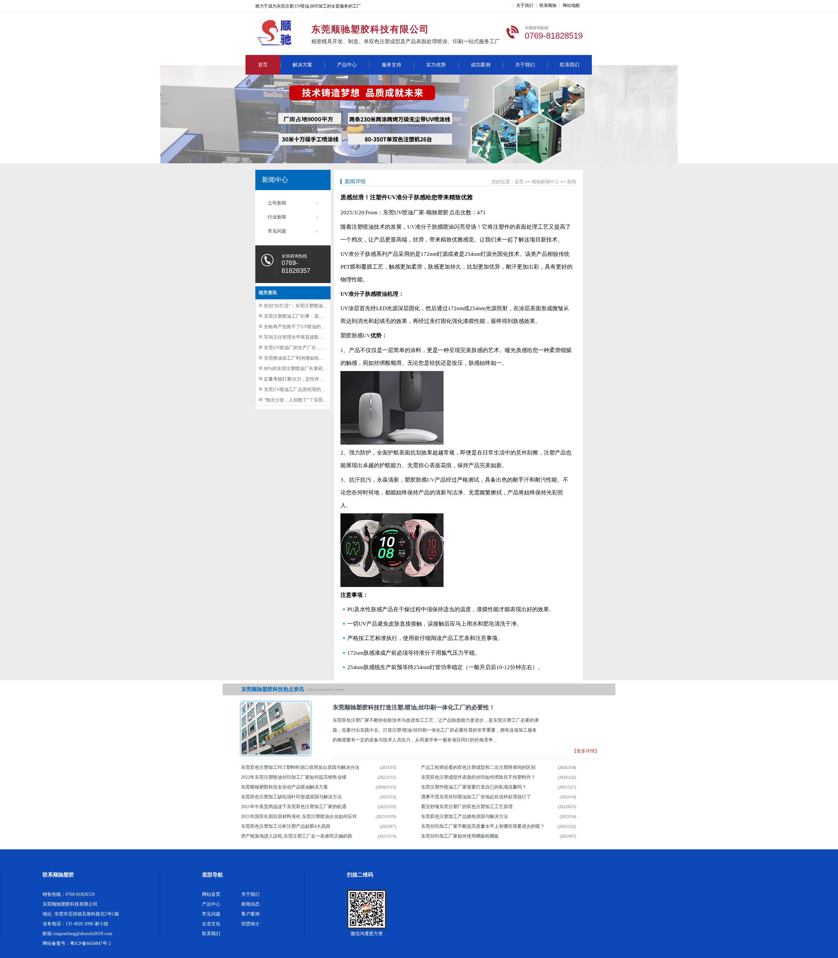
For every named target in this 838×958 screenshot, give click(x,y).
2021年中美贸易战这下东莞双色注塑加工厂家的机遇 (293, 806)
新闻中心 (275, 179)
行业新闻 (277, 217)
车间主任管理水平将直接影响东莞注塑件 (305, 337)
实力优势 (436, 64)
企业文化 (211, 923)
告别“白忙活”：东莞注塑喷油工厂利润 (302, 305)
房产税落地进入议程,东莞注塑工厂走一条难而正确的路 (296, 836)
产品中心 (347, 64)
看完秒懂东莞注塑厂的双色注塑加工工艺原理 (467, 806)
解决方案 (302, 64)
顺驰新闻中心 (545, 181)
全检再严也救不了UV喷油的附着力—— (304, 326)
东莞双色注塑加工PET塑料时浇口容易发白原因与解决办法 (300, 767)
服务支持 (391, 64)
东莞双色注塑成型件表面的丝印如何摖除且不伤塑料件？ (478, 777)
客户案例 (250, 914)
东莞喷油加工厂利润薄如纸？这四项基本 (305, 358)
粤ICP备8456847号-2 (90, 943)
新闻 (571, 181)
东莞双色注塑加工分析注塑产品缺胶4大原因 (285, 826)
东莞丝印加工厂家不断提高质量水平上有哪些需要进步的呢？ (483, 826)
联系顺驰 (547, 5)
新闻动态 (250, 904)
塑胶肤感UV (355, 335)
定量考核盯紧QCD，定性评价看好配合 (303, 379)
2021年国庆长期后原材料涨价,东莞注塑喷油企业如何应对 (299, 816)
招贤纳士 (250, 923)
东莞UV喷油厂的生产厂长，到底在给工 (304, 347)
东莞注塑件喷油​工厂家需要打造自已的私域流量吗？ (473, 787)
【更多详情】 (585, 751)
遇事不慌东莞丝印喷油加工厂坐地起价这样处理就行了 (476, 796)
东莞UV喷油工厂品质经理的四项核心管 (304, 389)
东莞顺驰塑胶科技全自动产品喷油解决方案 (284, 787)
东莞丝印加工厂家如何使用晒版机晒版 (460, 836)
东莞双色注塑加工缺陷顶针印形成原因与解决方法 (291, 796)
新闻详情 (355, 181)
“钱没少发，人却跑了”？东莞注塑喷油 (302, 400)
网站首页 (211, 894)
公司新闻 (277, 203)
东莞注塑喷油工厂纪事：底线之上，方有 (305, 316)
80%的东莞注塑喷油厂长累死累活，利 (302, 368)
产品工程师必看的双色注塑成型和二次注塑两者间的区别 (478, 767)
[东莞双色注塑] (273, 728)
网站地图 (571, 5)
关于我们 (524, 5)
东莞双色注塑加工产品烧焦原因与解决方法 (464, 816)
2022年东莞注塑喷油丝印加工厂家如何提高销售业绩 (293, 777)
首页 (263, 64)
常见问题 (277, 231)
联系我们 (569, 64)
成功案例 (480, 64)
